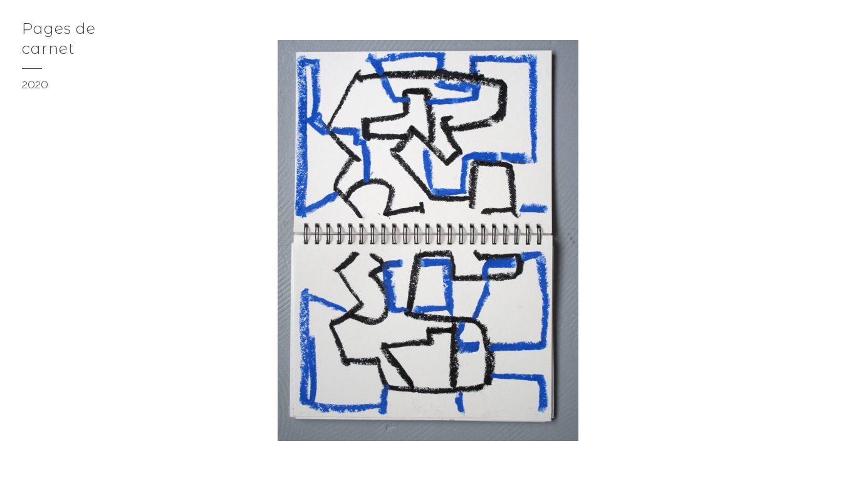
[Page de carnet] (834, 459)
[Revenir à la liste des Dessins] (832, 25)
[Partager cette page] (20, 459)
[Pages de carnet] (810, 459)
